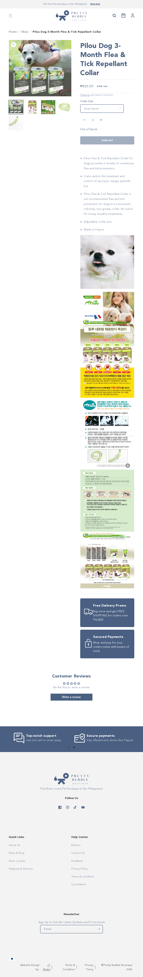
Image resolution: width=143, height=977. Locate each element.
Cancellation (78, 884)
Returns (76, 845)
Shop (24, 32)
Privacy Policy (79, 869)
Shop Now (95, 3)
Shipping (85, 95)
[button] (10, 15)
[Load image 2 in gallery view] (32, 107)
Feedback (77, 861)
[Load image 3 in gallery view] (48, 107)
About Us (14, 845)
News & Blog (16, 853)
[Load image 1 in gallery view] (16, 107)
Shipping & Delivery (21, 869)
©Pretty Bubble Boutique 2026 (117, 967)
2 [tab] (74, 747)
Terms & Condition (82, 876)
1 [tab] (69, 747)
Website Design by (35, 967)
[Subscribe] (99, 929)
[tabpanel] (38, 738)
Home (13, 32)
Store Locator (17, 861)
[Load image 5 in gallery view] (16, 123)
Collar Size (86, 101)
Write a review (71, 697)
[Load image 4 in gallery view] (64, 107)
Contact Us (78, 853)
